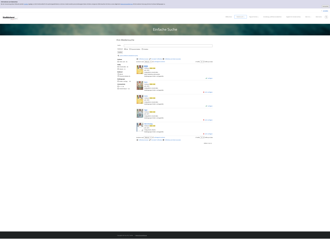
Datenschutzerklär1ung (127, 4)
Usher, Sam (122, 61)
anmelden (325, 11)
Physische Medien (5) (124, 76)
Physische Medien (135, 49)
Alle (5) (121, 74)
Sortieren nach (140, 61)
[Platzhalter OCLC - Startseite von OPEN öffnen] (10, 18)
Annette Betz (122, 67)
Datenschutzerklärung (141, 235)
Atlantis (121, 69)
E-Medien (145, 49)
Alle (127, 49)
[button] (326, 17)
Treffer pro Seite (208, 61)
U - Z (120, 86)
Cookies (26, 4)
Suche (119, 45)
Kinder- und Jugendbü (123, 81)
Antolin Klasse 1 (123, 88)
